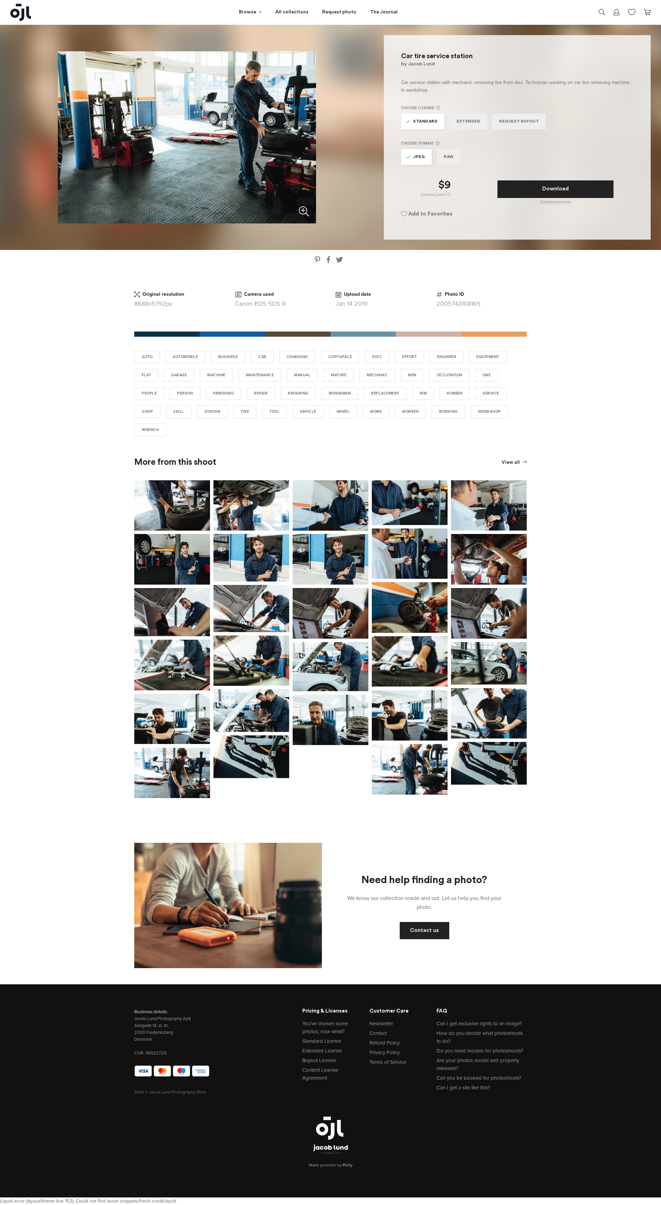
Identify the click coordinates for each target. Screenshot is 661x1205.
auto (147, 357)
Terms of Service (387, 1062)
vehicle (308, 411)
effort (409, 357)
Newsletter (381, 1023)
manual (302, 375)
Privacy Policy (384, 1052)
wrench (150, 430)
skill (178, 411)
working (448, 411)
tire (245, 411)
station (212, 411)
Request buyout (519, 121)
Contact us (424, 930)
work (376, 411)
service (491, 393)
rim (423, 393)
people (149, 393)
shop (147, 411)
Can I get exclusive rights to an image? (479, 1023)
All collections (291, 12)
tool (274, 411)
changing (297, 357)
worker (410, 411)
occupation (449, 375)
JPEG (419, 157)
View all (511, 462)
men (412, 375)
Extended (468, 121)
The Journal (384, 12)
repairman (340, 393)
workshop (489, 411)
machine (216, 375)
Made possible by (331, 1165)
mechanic (377, 375)
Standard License (321, 1041)
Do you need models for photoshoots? (480, 1051)
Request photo (339, 12)
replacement (385, 393)
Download (555, 189)
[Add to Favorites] (206, 484)
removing (223, 393)
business (228, 357)
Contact (378, 1033)
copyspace (340, 357)
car (262, 357)
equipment (487, 357)
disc (377, 357)
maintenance (260, 375)
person (185, 393)
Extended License (322, 1051)
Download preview (556, 202)
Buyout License (319, 1060)
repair (260, 393)
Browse (247, 12)
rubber (454, 393)
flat (146, 375)
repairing (298, 393)
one (487, 375)
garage (179, 375)
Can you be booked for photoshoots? (479, 1078)
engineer (446, 357)
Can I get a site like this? (463, 1087)
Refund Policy (384, 1043)
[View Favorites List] (631, 11)
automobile (185, 357)
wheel (343, 411)
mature (338, 375)
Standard (425, 121)
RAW (449, 157)
